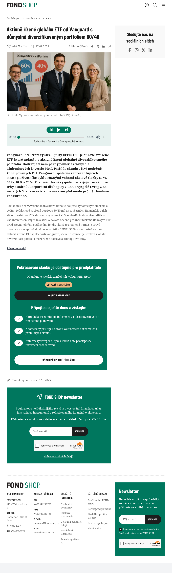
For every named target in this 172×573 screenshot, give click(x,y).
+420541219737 (42, 504)
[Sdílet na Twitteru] (97, 46)
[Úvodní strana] (61, 485)
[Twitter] (143, 50)
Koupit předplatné (59, 295)
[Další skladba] (66, 130)
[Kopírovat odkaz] (109, 46)
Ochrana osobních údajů (58, 456)
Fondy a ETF (33, 18)
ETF (48, 18)
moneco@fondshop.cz (46, 523)
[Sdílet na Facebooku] (92, 46)
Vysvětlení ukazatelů (67, 532)
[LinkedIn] (150, 50)
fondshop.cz (14, 18)
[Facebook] (130, 50)
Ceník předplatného (99, 508)
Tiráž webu (94, 528)
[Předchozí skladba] (51, 130)
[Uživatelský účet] (147, 5)
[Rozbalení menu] (163, 5)
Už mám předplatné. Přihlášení (58, 359)
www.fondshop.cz (44, 532)
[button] (58, 130)
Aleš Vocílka (20, 46)
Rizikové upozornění (16, 248)
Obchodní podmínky (67, 506)
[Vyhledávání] (155, 5)
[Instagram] (137, 50)
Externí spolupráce (99, 523)
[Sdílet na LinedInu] (103, 46)
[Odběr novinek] (58, 431)
